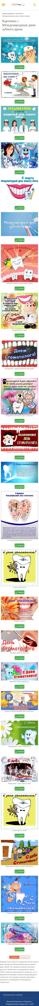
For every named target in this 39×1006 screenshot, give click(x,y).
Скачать (21, 67)
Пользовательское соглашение (13, 995)
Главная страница (8, 13)
